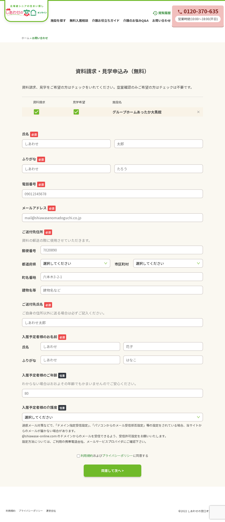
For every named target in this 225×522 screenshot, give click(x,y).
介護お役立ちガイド (106, 20)
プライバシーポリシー (117, 455)
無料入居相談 (79, 20)
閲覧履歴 (161, 13)
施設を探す (58, 20)
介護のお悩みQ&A (136, 20)
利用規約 (87, 455)
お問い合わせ (161, 20)
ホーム (25, 38)
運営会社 (51, 510)
